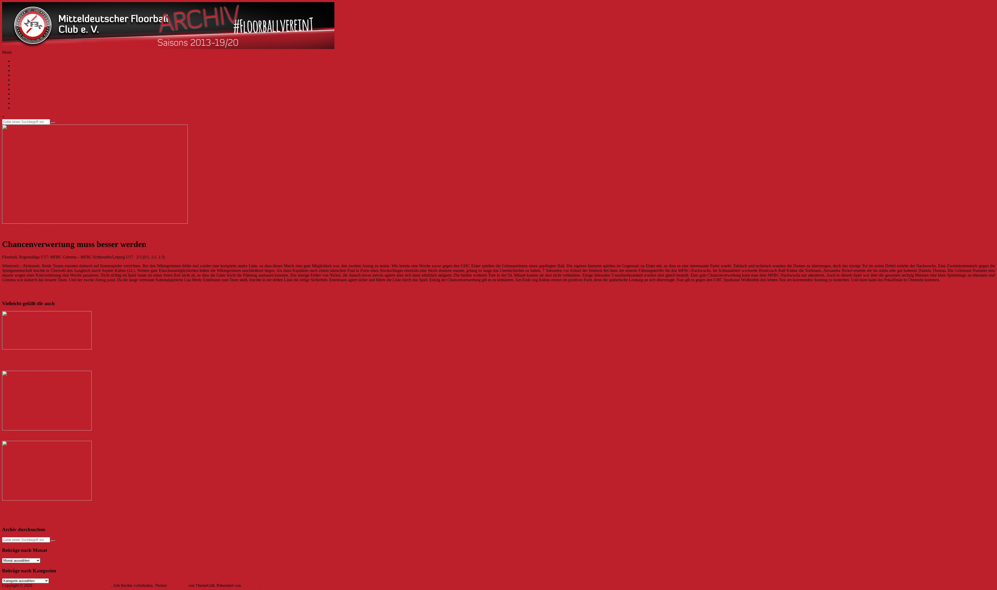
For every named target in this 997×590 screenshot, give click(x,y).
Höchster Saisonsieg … (21, 288)
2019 (16, 70)
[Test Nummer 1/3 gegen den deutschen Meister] (47, 348)
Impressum (21, 108)
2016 (16, 84)
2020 (16, 66)
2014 (16, 94)
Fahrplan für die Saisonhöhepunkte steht (35, 293)
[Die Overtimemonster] (47, 499)
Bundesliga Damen (17, 227)
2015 (16, 89)
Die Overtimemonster (24, 509)
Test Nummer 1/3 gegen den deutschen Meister (51, 358)
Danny (41, 368)
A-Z (15, 61)
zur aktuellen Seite (27, 103)
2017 (16, 80)
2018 (16, 75)
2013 (16, 98)
